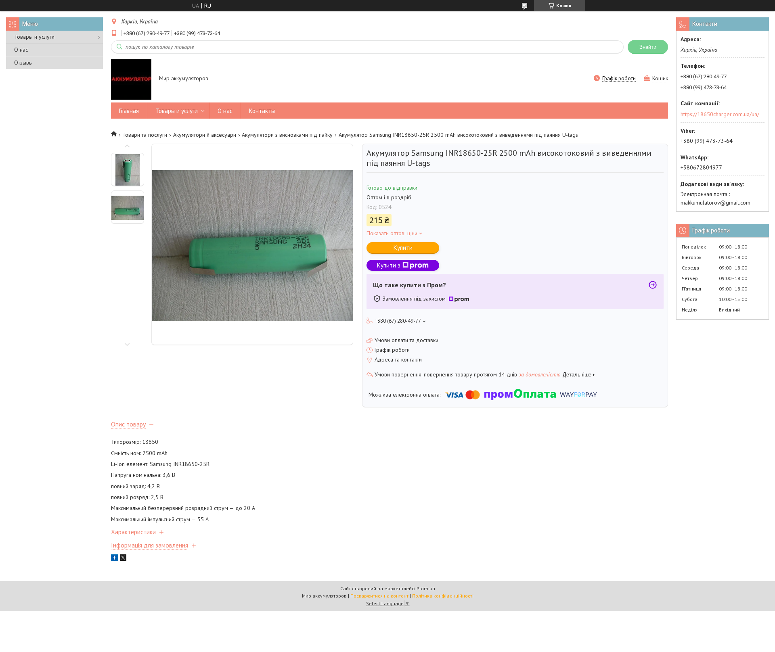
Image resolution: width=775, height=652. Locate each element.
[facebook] (114, 558)
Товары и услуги (34, 36)
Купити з (388, 265)
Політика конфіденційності (442, 596)
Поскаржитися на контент (379, 596)
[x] (123, 558)
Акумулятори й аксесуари (204, 134)
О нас (21, 49)
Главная (129, 111)
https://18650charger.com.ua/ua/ (720, 114)
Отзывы (23, 62)
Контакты (262, 111)
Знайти (647, 47)
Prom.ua (426, 588)
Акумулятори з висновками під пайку (287, 134)
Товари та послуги (144, 134)
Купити (403, 247)
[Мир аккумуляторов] (131, 79)
